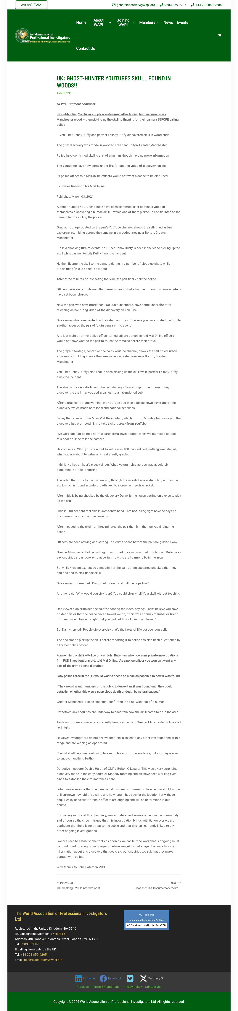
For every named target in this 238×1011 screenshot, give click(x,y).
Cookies (83, 987)
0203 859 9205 (31, 944)
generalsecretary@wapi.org (43, 960)
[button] (31, 4)
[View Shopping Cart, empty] (219, 35)
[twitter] (130, 978)
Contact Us (153, 987)
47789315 (57, 934)
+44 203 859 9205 (33, 954)
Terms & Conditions (106, 987)
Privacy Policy (132, 987)
